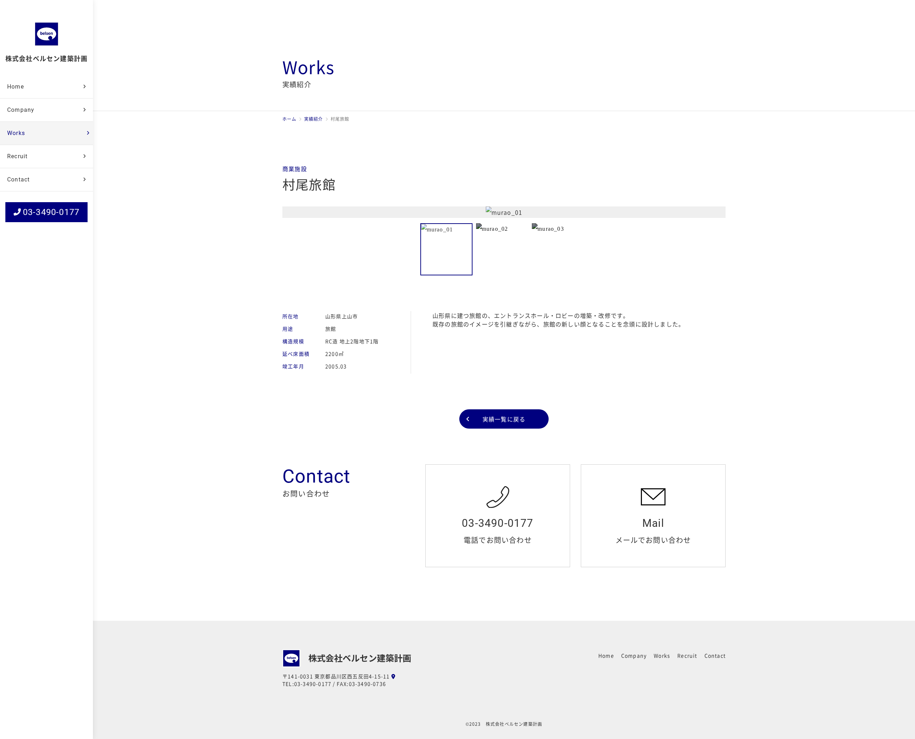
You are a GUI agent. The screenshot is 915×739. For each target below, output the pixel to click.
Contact (18, 179)
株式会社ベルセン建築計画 (46, 58)
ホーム (289, 119)
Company (20, 109)
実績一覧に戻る (504, 419)
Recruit (17, 156)
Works (16, 133)
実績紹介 (313, 119)
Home (15, 86)
